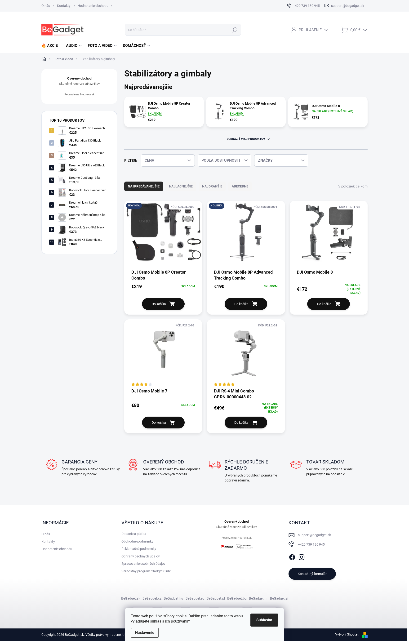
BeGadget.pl (216, 598)
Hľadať (235, 30)
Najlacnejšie (181, 186)
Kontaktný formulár (312, 574)
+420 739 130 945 (311, 544)
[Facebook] (292, 556)
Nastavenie (144, 632)
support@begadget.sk (314, 535)
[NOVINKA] (163, 235)
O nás (45, 6)
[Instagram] (301, 556)
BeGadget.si (279, 598)
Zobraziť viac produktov (246, 139)
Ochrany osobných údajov (140, 556)
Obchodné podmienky (137, 541)
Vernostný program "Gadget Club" (146, 571)
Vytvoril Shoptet (347, 634)
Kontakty (64, 6)
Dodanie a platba (133, 534)
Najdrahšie (212, 186)
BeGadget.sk (130, 598)
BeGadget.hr (258, 598)
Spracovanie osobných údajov (143, 563)
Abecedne (240, 186)
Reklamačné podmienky (138, 549)
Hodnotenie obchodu (93, 6)
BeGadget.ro (195, 598)
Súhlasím (264, 620)
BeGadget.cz (151, 598)
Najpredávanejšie (144, 186)
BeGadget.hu (173, 598)
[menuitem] (51, 46)
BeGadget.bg (237, 598)
